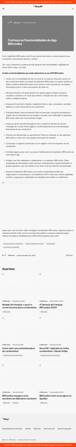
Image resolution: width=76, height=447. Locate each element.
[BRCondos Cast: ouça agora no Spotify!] (56, 377)
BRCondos (69, 255)
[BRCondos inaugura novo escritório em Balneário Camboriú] (19, 377)
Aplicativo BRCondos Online (34, 244)
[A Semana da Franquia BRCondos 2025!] (56, 286)
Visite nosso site (49, 429)
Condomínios (51, 244)
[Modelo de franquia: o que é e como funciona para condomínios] (19, 286)
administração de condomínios (13, 244)
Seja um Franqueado (64, 429)
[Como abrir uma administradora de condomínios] (19, 330)
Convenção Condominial (11, 247)
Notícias (15, 403)
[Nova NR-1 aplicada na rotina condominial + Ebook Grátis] (56, 330)
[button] (3, 9)
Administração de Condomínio (12, 355)
